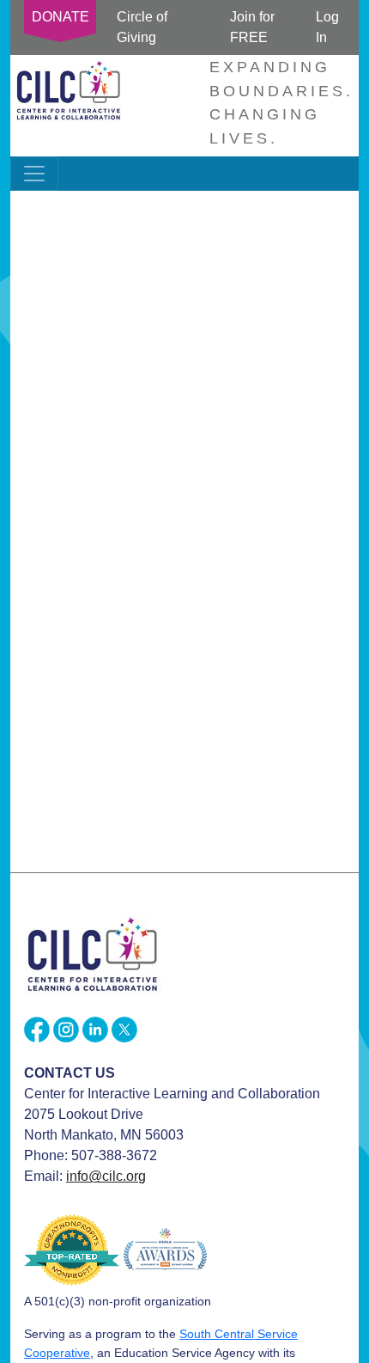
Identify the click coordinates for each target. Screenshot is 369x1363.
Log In (327, 27)
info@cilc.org (106, 1176)
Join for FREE (252, 27)
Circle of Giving (142, 27)
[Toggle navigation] (34, 173)
